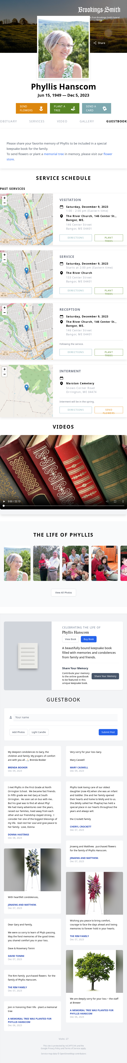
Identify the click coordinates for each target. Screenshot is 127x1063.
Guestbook (116, 121)
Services (37, 121)
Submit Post (108, 732)
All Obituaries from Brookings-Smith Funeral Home (99, 18)
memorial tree (54, 154)
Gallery (87, 121)
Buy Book (89, 639)
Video (62, 121)
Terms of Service (72, 1048)
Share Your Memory (105, 676)
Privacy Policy (54, 1048)
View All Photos (63, 592)
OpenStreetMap (67, 1053)
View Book (70, 639)
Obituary (8, 121)
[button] (26, 216)
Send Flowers (109, 410)
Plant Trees (109, 238)
